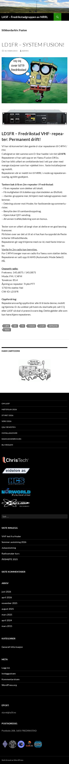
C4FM (6, 326)
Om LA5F (6, 403)
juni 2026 (6, 591)
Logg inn (6, 667)
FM (22, 326)
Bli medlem (7, 445)
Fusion (31, 326)
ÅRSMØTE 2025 (10, 559)
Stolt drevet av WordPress (12, 760)
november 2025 (9, 603)
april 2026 (7, 597)
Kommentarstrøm (11, 679)
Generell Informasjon (12, 647)
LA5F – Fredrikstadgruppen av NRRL (25, 17)
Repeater (53, 326)
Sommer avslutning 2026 (14, 542)
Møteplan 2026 (9, 409)
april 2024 (7, 620)
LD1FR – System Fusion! (33, 44)
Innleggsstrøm (9, 673)
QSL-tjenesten (9, 427)
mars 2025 (7, 614)
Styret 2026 (7, 415)
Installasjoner (9, 433)
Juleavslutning (9, 547)
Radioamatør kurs (11, 439)
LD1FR (42, 326)
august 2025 (8, 608)
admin (25, 51)
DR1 (15, 326)
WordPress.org (9, 685)
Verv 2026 (6, 421)
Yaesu (7, 330)
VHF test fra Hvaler (11, 536)
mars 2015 (7, 626)
